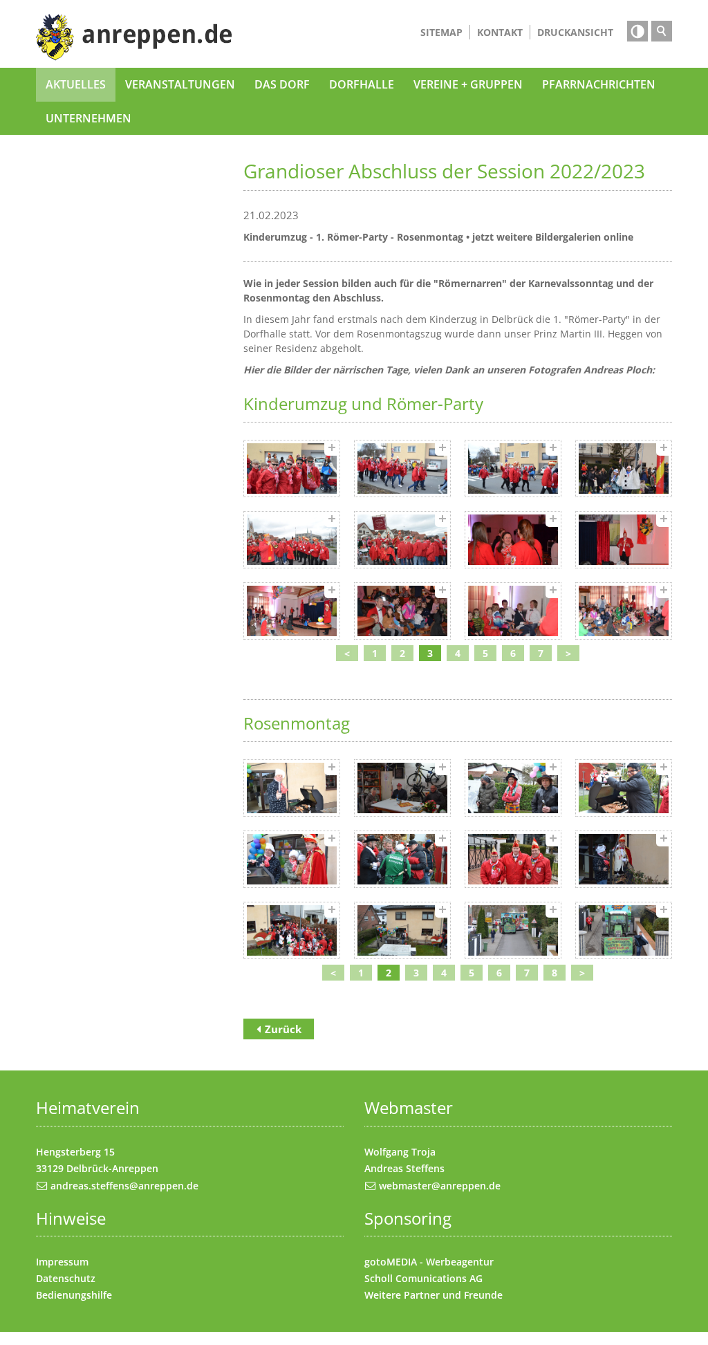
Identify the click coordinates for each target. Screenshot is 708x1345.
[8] (623, 539)
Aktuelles (76, 84)
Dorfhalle (361, 84)
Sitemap (441, 32)
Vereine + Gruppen (468, 84)
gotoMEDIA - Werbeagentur (429, 1261)
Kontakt (500, 32)
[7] (513, 539)
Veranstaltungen (180, 84)
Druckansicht (575, 32)
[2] (402, 468)
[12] (623, 611)
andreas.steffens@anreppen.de (124, 1185)
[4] (623, 468)
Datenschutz (65, 1278)
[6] (402, 539)
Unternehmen (88, 118)
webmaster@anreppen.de (440, 1185)
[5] (291, 539)
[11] (513, 611)
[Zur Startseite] (134, 37)
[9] (291, 611)
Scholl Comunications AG (423, 1278)
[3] (513, 468)
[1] (291, 468)
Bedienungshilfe (74, 1294)
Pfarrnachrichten (598, 84)
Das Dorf (282, 84)
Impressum (62, 1261)
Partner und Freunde (453, 1294)
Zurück (283, 1029)
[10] (402, 611)
